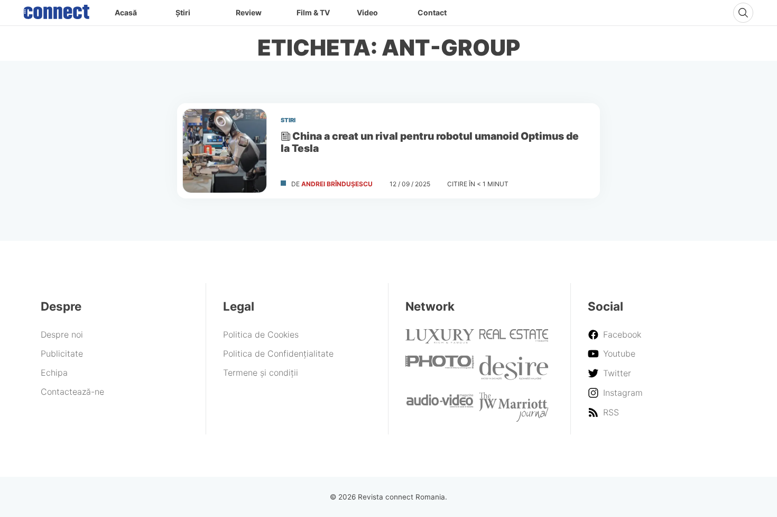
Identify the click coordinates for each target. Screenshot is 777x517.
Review (249, 12)
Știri (182, 12)
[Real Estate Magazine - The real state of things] (513, 338)
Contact (432, 12)
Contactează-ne (72, 391)
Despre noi (62, 334)
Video (367, 12)
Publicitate (62, 353)
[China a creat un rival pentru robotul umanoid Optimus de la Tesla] (224, 150)
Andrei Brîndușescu (337, 184)
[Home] (56, 9)
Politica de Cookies (261, 334)
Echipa (54, 372)
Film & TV (313, 12)
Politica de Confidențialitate (278, 353)
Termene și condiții (260, 372)
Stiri (288, 120)
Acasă (126, 12)
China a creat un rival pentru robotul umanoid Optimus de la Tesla (430, 142)
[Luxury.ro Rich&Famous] (439, 340)
